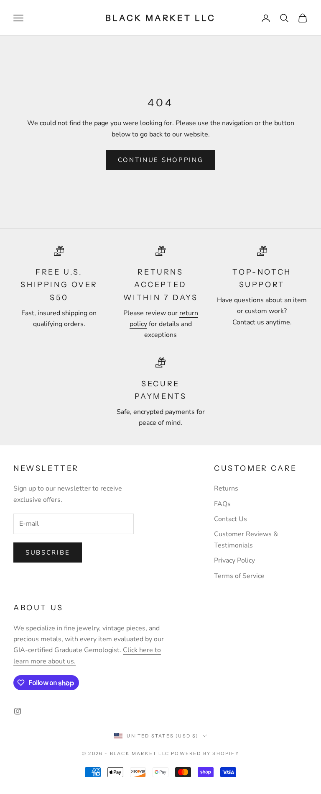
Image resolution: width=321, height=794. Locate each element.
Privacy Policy (234, 560)
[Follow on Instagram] (17, 711)
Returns (226, 488)
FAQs (222, 504)
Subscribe (47, 552)
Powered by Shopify (205, 753)
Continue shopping (161, 160)
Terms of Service (239, 576)
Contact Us (230, 519)
